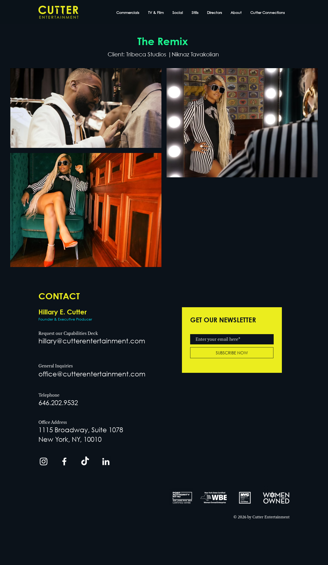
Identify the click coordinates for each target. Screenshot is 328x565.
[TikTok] (85, 461)
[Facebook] (64, 461)
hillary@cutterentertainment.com (91, 340)
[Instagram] (43, 461)
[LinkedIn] (106, 461)
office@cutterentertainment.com (91, 373)
